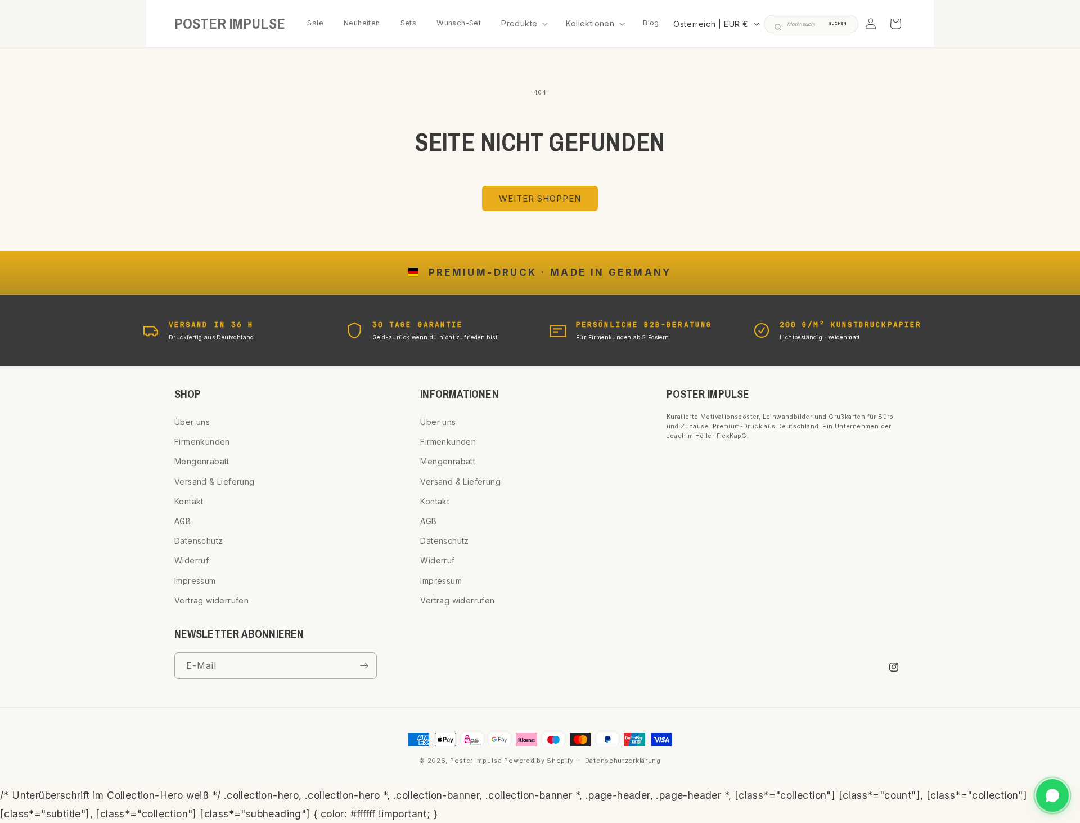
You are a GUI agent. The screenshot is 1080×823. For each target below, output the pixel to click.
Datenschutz (198, 540)
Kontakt (189, 501)
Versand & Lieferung (214, 481)
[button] (523, 23)
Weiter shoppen (540, 198)
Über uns (192, 422)
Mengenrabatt (202, 461)
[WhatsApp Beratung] (1052, 795)
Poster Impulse (476, 760)
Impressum (195, 580)
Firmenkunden (202, 441)
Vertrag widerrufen (211, 600)
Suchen (838, 23)
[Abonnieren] (364, 665)
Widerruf (191, 560)
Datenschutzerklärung (623, 760)
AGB (182, 521)
